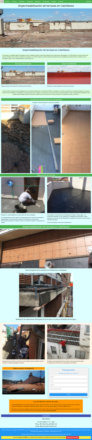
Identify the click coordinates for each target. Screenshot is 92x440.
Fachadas (22, 1)
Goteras (53, 1)
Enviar (68, 394)
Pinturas (14, 1)
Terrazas (60, 1)
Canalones (30, 1)
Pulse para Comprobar (72, 437)
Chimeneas (46, 1)
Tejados (7, 1)
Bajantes (37, 1)
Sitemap (88, 1)
